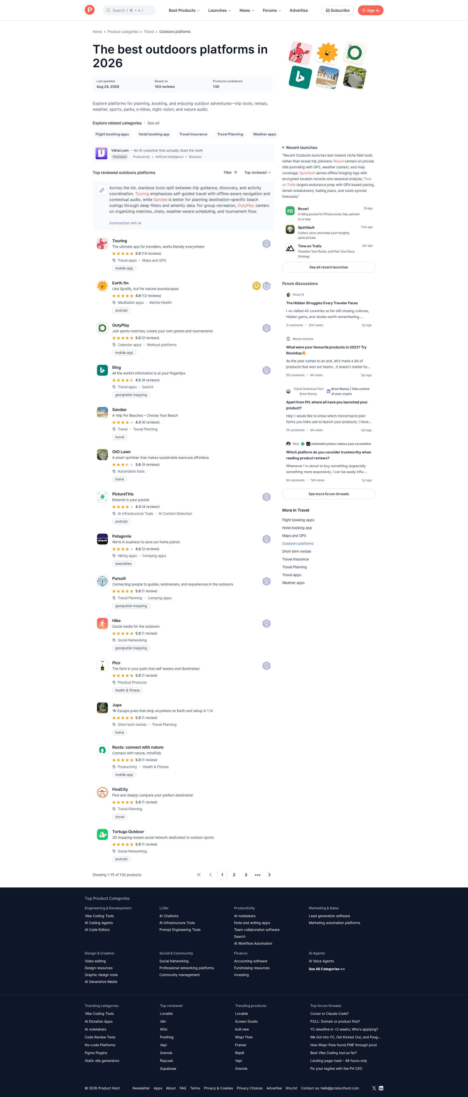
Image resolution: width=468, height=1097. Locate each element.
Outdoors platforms (297, 543)
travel (119, 437)
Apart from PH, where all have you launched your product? (327, 405)
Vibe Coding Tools (99, 916)
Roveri (339, 161)
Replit (239, 1053)
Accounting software (250, 961)
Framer (240, 1045)
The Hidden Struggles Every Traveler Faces (322, 303)
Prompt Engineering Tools (179, 929)
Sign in (373, 10)
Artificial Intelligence (170, 157)
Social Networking (174, 961)
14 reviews (151, 253)
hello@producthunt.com (340, 1088)
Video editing (95, 961)
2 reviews (150, 338)
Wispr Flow (244, 1037)
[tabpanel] (329, 389)
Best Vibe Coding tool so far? (333, 1053)
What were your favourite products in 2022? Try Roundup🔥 (326, 350)
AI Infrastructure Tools (177, 923)
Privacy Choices (250, 1088)
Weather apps (264, 134)
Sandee (160, 199)
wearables (123, 563)
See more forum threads (329, 494)
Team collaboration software (257, 929)
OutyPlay (246, 205)
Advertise (299, 10)
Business (195, 157)
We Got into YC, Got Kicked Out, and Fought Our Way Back (345, 1037)
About (171, 1088)
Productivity (141, 157)
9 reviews (150, 464)
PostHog (167, 1037)
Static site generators (102, 1060)
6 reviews (150, 422)
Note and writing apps (252, 923)
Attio (163, 1029)
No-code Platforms (100, 1045)
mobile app (124, 268)
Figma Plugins (96, 1053)
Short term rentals (296, 551)
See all (153, 122)
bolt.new (242, 1029)
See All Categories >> (327, 969)
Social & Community (176, 953)
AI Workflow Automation (253, 943)
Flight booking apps (112, 134)
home (119, 479)
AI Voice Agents (321, 961)
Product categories (123, 31)
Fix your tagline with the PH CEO (336, 1068)
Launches (217, 10)
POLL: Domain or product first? (335, 1021)
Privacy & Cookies (218, 1088)
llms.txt (291, 1088)
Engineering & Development (108, 908)
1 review (149, 591)
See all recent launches (329, 267)
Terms (195, 1088)
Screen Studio (246, 1021)
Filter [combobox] (228, 172)
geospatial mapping (131, 395)
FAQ (183, 1088)
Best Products (182, 10)
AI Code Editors (97, 929)
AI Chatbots (168, 916)
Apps (158, 1088)
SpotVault (307, 173)
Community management (179, 975)
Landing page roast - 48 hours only (338, 1060)
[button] (257, 172)
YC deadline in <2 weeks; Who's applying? (344, 1029)
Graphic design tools (101, 975)
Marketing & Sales (324, 908)
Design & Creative (99, 953)
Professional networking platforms (186, 968)
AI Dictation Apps (99, 1021)
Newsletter (141, 1088)
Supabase (168, 1068)
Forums (270, 10)
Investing (241, 975)
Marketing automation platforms (334, 923)
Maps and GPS (294, 535)
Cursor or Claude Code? (329, 1013)
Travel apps (291, 575)
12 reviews (151, 295)
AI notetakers (244, 916)
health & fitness (127, 690)
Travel (149, 31)
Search (239, 936)
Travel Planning (230, 134)
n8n (163, 1021)
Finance (240, 953)
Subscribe (340, 10)
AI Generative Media (101, 981)
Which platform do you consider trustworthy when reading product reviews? (328, 455)
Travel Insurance (193, 134)
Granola (166, 1053)
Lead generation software (329, 916)
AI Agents (317, 953)
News (245, 10)
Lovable (166, 1013)
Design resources (99, 968)
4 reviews (150, 506)
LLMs (164, 908)
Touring (142, 193)
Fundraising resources (251, 968)
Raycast (166, 1060)
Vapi (163, 1045)
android (121, 310)
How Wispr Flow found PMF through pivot (343, 1045)
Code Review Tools (100, 1037)
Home (97, 31)
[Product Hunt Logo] (90, 10)
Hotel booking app (154, 134)
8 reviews (150, 380)
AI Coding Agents (99, 923)
